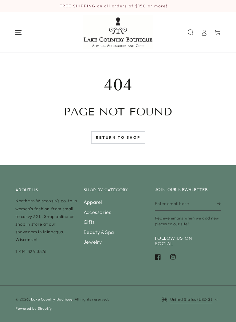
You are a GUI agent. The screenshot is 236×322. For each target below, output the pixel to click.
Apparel (93, 202)
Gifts (89, 222)
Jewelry (93, 242)
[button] (190, 32)
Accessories (98, 212)
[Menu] (18, 32)
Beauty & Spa (99, 232)
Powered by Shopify (33, 308)
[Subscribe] (219, 203)
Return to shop (118, 137)
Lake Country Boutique (52, 299)
